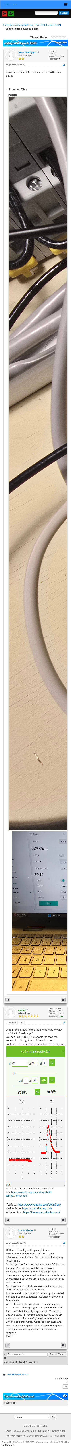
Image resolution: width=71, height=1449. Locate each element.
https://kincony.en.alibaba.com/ (41, 1212)
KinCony (17, 1442)
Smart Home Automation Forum (18, 25)
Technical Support (44, 25)
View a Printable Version (17, 1374)
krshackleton (25, 1230)
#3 (64, 1243)
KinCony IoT (8, 1445)
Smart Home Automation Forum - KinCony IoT (27, 1431)
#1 (64, 65)
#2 (64, 1022)
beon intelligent (27, 52)
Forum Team (29, 1426)
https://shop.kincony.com (37, 1208)
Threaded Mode (61, 42)
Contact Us (42, 1426)
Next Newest (27, 1362)
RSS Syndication (57, 1436)
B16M (58, 25)
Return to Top (59, 1431)
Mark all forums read (37, 1436)
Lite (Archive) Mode (15, 1436)
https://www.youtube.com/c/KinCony (39, 1204)
